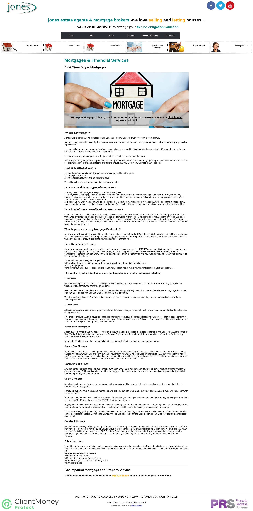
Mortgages (130, 35)
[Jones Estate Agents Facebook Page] (211, 9)
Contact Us (170, 35)
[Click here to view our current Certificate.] (30, 508)
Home (71, 35)
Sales (91, 35)
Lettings (111, 35)
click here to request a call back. (152, 475)
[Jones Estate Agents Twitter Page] (220, 9)
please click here (136, 505)
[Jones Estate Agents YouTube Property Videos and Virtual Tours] (230, 9)
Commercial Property (150, 35)
